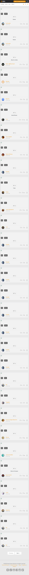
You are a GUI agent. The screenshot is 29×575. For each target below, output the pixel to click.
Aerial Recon (14, 115)
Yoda (14, 188)
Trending (2, 4)
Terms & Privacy (5, 565)
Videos (12, 4)
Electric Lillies (14, 60)
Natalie (7, 81)
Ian (6, 384)
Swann (14, 19)
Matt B (7, 99)
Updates (24, 565)
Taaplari (8, 402)
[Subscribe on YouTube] (14, 570)
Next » (18, 553)
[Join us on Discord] (7, 570)
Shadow (8, 510)
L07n (7, 492)
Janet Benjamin (10, 209)
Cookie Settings (13, 565)
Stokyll (7, 171)
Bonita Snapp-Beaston (11, 419)
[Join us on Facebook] (17, 570)
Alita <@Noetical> (10, 64)
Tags (20, 565)
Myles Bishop (9, 154)
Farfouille (8, 23)
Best (9, 4)
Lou (7, 119)
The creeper (9, 136)
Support (14, 566)
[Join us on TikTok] (11, 570)
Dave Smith (9, 475)
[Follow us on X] (23, 570)
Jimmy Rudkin (9, 454)
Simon (7, 437)
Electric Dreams (14, 471)
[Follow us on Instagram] (20, 570)
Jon (7, 227)
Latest (6, 4)
